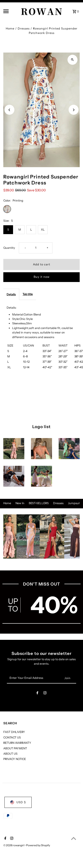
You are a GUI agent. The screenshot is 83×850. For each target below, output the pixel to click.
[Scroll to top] (74, 838)
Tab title (28, 294)
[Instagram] (44, 693)
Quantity (9, 247)
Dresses (24, 28)
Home (10, 28)
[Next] (74, 110)
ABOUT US (10, 753)
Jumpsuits (75, 503)
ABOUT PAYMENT (15, 748)
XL (43, 229)
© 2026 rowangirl (14, 845)
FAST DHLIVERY (14, 732)
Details (11, 294)
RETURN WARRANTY (17, 742)
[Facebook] (37, 693)
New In (19, 503)
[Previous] (9, 110)
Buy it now (42, 276)
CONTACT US (12, 737)
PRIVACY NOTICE (14, 759)
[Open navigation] (10, 11)
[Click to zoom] (72, 60)
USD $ (21, 802)
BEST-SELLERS (39, 503)
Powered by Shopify (38, 845)
